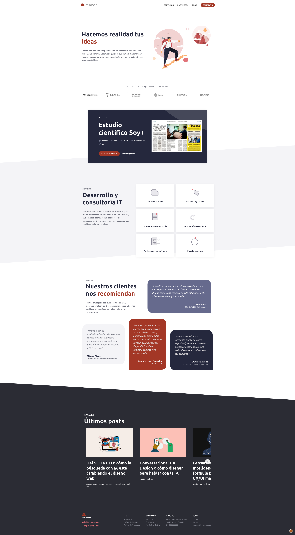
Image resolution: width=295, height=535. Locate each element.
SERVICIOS (87, 189)
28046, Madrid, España (175, 522)
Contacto (208, 5)
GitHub (195, 522)
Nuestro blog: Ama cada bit (203, 525)
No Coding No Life (153, 525)
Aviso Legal (128, 519)
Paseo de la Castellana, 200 (176, 519)
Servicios (169, 5)
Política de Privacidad (132, 525)
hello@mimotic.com (91, 522)
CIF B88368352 (172, 525)
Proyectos (182, 5)
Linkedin (196, 519)
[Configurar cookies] (291, 531)
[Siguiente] (207, 461)
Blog (194, 5)
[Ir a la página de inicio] (101, 514)
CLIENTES (89, 280)
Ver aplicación (109, 154)
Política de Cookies (131, 522)
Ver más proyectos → (131, 153)
